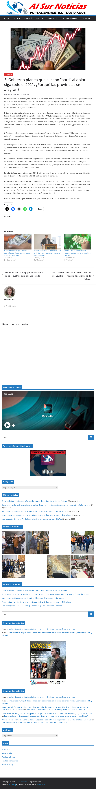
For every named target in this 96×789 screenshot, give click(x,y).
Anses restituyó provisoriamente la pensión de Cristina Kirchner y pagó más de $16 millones (37, 515)
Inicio (6, 18)
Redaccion (26, 94)
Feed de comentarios (10, 761)
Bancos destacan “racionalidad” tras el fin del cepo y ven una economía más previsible (47, 252)
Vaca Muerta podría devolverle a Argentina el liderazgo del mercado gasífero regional (34, 511)
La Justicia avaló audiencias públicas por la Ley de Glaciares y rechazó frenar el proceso (42, 629)
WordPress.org (7, 765)
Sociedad (40, 18)
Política (16, 18)
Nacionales (53, 18)
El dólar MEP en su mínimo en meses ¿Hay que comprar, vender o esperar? (77, 252)
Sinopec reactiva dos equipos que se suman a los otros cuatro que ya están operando (25, 274)
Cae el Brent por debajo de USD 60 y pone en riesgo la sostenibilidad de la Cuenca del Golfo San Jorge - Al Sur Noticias (47, 713)
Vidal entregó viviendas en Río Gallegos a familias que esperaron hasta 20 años (32, 519)
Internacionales (69, 18)
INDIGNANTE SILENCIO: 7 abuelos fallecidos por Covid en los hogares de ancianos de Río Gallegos (71, 276)
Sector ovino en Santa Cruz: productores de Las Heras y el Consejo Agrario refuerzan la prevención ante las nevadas (46, 505)
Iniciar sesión (7, 753)
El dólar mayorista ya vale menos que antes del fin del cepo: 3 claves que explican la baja (17, 252)
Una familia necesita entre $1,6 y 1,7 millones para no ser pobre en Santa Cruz (56, 709)
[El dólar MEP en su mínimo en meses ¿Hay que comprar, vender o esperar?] (77, 241)
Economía (28, 18)
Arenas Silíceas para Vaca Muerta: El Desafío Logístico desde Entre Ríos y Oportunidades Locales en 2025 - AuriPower (46, 720)
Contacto (85, 18)
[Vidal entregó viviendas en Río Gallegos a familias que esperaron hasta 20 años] (13, 566)
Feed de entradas (8, 757)
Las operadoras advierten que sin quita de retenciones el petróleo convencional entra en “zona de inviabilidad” (46, 716)
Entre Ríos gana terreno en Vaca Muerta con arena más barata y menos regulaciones (34, 722)
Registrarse (6, 749)
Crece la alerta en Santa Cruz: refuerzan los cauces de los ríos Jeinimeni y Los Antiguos (35, 501)
